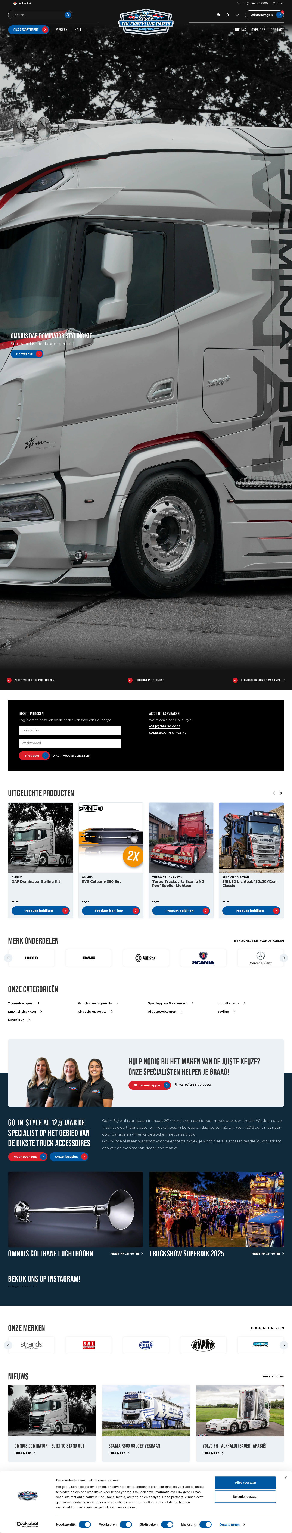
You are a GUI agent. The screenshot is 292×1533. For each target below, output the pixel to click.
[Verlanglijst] (237, 15)
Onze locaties (66, 1157)
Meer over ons (25, 1157)
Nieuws (240, 29)
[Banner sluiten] (285, 1477)
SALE (78, 29)
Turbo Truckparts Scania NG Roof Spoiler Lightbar (178, 884)
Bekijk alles (273, 1376)
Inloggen (31, 756)
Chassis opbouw (92, 1011)
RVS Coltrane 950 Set (101, 882)
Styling (223, 1011)
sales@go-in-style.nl (167, 732)
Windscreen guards (95, 1003)
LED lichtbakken (22, 1011)
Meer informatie (124, 1253)
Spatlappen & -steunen (167, 1003)
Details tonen (229, 1524)
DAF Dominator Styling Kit (36, 882)
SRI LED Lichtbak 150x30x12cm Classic (250, 884)
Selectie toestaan (245, 1496)
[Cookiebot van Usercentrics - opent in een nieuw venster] (27, 1524)
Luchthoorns (228, 1003)
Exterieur (16, 1020)
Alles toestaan (245, 1482)
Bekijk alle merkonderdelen (259, 940)
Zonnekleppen (20, 1003)
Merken (62, 29)
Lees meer (23, 1453)
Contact (278, 3)
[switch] (126, 1524)
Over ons (258, 29)
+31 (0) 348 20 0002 (255, 3)
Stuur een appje (147, 1085)
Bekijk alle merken (267, 1328)
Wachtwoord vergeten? (71, 755)
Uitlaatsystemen (162, 1011)
